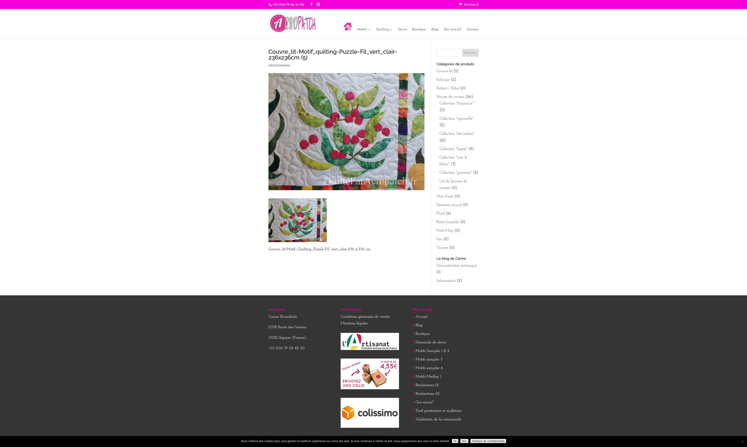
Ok (455, 441)
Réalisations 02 (428, 394)
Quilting (382, 29)
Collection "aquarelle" (456, 119)
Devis (402, 29)
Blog (434, 29)
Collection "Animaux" (456, 103)
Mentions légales (354, 323)
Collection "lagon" (453, 149)
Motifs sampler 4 (429, 368)
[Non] (742, 442)
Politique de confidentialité (488, 441)
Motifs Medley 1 (428, 377)
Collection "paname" (455, 173)
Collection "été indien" (456, 134)
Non (464, 441)
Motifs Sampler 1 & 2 (433, 351)
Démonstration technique (457, 266)
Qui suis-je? (452, 29)
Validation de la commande (438, 419)
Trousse (442, 248)
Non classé (445, 196)
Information (446, 281)
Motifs (362, 29)
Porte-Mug (445, 231)
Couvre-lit (444, 71)
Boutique (419, 29)
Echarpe (443, 80)
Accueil (421, 317)
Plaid (441, 213)
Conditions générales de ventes (365, 317)
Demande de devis (431, 342)
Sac (439, 239)
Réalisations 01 (427, 385)
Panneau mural (449, 205)
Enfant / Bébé (448, 88)
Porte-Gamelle (448, 222)
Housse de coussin (450, 97)
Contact (473, 29)
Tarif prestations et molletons (438, 411)
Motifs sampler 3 (429, 359)
